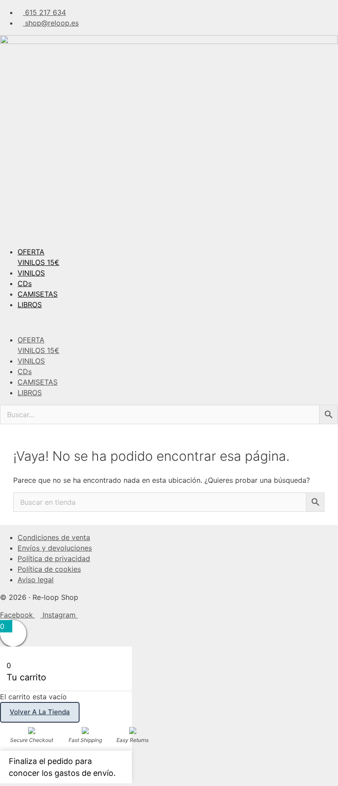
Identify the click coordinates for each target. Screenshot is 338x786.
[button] (169, 322)
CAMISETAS (38, 294)
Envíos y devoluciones (55, 548)
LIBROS (30, 304)
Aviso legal (36, 579)
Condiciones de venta (54, 537)
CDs (25, 283)
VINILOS (31, 272)
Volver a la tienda (40, 712)
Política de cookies (49, 569)
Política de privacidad (54, 558)
